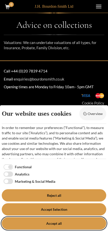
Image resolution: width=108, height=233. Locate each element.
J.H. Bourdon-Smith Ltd (54, 6)
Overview (95, 114)
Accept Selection (54, 209)
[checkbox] (17, 167)
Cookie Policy (93, 103)
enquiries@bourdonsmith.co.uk (39, 79)
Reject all (54, 195)
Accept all (54, 223)
